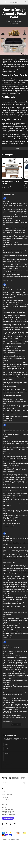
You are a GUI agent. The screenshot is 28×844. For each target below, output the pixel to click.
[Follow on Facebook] (3, 824)
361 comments (15, 23)
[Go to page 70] (12, 724)
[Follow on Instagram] (10, 824)
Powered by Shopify (15, 839)
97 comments (6, 187)
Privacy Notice (5, 797)
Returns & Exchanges (7, 794)
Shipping (4, 791)
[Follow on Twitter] (7, 824)
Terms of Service (11, 739)
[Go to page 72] (20, 724)
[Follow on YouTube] (14, 824)
